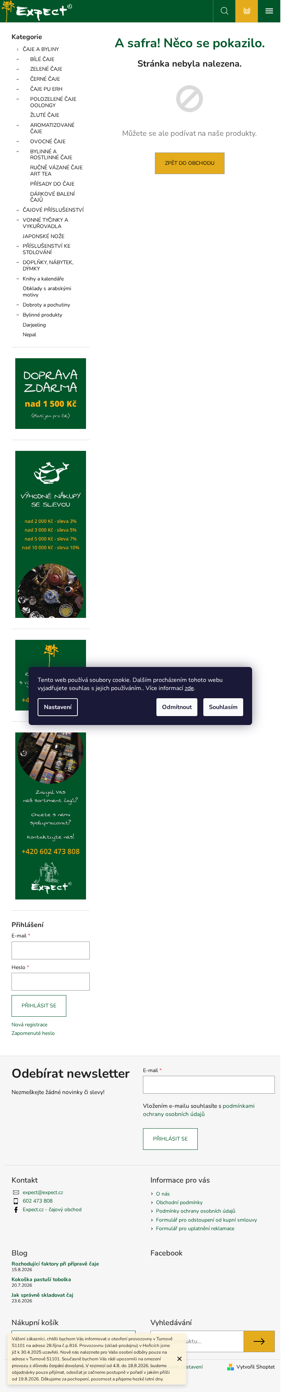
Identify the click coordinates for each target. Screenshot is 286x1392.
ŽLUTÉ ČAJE (44, 115)
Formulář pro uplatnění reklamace (195, 1228)
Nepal (29, 334)
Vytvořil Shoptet (255, 1366)
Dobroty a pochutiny (46, 304)
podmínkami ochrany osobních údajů (199, 1110)
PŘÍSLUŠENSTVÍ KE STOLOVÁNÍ (46, 249)
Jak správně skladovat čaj (42, 1295)
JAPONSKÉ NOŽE (43, 236)
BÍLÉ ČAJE (42, 59)
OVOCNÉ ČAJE (48, 141)
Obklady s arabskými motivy (47, 291)
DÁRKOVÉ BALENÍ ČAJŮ (52, 197)
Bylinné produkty (42, 314)
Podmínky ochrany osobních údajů (195, 1211)
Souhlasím (223, 707)
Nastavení (58, 707)
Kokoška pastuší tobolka (41, 1279)
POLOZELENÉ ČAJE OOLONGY (53, 102)
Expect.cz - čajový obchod (52, 1209)
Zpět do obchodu (189, 163)
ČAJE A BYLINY (41, 49)
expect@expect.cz (43, 1192)
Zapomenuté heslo (33, 1033)
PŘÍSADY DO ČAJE (52, 183)
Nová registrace (29, 1024)
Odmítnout (177, 707)
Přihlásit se (39, 1005)
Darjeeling (34, 324)
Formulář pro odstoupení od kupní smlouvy (206, 1219)
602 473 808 (38, 1201)
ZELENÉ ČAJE (46, 69)
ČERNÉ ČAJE (45, 79)
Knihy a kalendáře (43, 278)
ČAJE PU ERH (46, 89)
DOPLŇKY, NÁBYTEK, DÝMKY (48, 265)
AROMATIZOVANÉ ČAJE (52, 128)
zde (189, 688)
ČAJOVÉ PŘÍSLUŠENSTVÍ (53, 210)
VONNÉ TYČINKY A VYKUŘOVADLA (45, 223)
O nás (163, 1193)
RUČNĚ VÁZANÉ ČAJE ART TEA (56, 170)
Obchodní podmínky (179, 1202)
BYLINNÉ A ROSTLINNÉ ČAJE (51, 154)
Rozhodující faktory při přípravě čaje (55, 1264)
